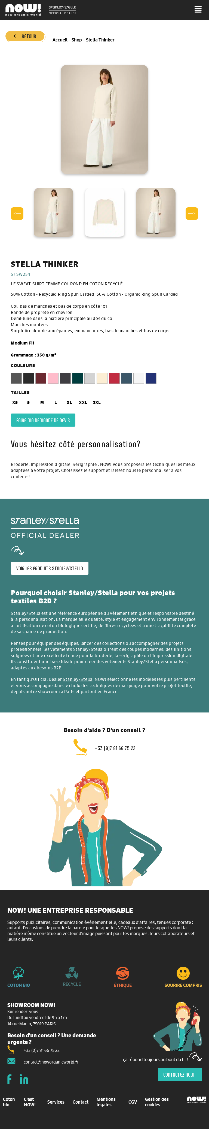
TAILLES (20, 393)
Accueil (60, 40)
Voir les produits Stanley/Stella (49, 568)
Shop (77, 40)
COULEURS (23, 366)
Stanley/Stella (78, 679)
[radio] (16, 378)
